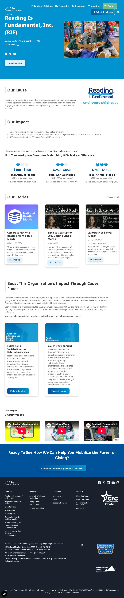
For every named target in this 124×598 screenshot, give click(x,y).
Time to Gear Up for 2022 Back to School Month (60, 236)
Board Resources (59, 559)
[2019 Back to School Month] (102, 216)
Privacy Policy (10, 559)
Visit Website (11, 44)
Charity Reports (12, 561)
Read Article (15, 259)
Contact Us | (47, 559)
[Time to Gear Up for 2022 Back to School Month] (62, 216)
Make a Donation (18, 391)
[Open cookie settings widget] (4, 594)
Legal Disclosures (24, 559)
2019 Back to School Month (100, 234)
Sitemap (36, 559)
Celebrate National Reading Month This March (19, 236)
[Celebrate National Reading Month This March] (21, 216)
